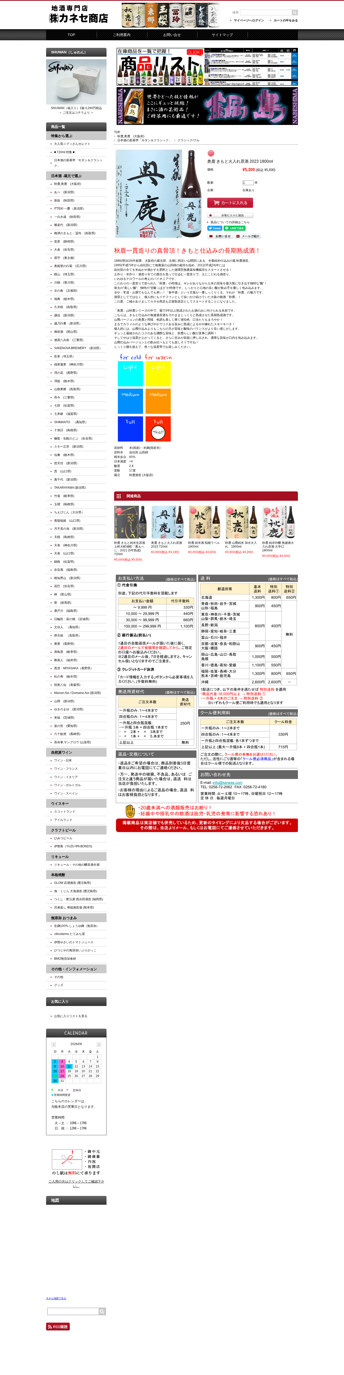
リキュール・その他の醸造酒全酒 (76, 864)
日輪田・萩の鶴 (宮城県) (71, 619)
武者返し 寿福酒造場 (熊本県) (74, 907)
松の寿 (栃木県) (65, 676)
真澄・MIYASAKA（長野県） (73, 668)
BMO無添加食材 (65, 958)
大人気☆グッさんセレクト (72, 144)
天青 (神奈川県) (65, 545)
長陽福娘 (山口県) (67, 520)
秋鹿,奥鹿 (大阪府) (130, 136)
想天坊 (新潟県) (65, 463)
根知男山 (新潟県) (67, 578)
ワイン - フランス (66, 768)
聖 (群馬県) (62, 603)
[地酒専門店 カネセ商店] (84, 25)
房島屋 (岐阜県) (65, 652)
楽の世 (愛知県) (65, 726)
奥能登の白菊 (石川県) (70, 266)
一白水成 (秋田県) (67, 217)
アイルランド (63, 820)
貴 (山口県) (62, 471)
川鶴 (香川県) (64, 282)
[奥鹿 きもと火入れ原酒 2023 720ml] (167, 536)
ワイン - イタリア (66, 777)
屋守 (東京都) (64, 258)
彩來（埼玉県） (64, 356)
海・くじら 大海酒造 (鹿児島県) (75, 891)
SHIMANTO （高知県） (71, 422)
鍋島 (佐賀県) (64, 561)
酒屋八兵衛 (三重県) (68, 340)
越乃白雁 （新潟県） (68, 323)
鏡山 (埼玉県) (64, 274)
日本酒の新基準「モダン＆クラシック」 (144, 140)
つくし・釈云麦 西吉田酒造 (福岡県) (78, 899)
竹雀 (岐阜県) (64, 496)
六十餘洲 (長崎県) (67, 734)
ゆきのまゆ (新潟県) (68, 709)
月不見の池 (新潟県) (68, 528)
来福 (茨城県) (64, 717)
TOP (71, 35)
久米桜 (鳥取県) (65, 307)
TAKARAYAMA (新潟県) (70, 487)
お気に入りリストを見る (70, 1016)
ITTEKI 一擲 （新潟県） (70, 208)
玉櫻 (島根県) (64, 504)
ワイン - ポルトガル (67, 785)
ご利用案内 (121, 35)
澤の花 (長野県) (65, 373)
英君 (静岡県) (64, 241)
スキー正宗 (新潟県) (68, 446)
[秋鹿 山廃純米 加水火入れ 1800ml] (241, 536)
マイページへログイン (249, 20)
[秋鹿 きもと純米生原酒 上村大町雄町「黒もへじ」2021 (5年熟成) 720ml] (130, 536)
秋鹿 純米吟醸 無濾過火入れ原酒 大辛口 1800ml (278, 546)
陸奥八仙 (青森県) (67, 685)
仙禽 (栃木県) (64, 455)
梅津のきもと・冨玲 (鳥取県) (74, 233)
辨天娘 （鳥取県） (67, 635)
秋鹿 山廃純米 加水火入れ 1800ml (241, 544)
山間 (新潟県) (64, 701)
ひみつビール (63, 838)
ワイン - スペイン (67, 793)
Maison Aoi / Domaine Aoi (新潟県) (77, 693)
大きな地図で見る (56, 1298)
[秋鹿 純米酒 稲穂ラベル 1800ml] (204, 536)
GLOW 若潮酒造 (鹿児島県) (72, 883)
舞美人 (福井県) (65, 660)
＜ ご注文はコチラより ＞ (76, 112)
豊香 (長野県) (64, 644)
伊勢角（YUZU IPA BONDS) (73, 846)
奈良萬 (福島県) (65, 570)
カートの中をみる (286, 20)
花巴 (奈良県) (64, 586)
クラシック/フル (188, 140)
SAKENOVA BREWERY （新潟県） (78, 348)
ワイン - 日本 (63, 760)
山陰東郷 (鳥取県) (67, 389)
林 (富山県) (62, 594)
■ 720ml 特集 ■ (64, 152)
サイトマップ (222, 35)
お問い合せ (172, 35)
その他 (58, 977)
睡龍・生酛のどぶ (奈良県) (73, 438)
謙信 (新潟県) (64, 315)
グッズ (58, 985)
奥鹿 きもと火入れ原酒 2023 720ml (166, 544)
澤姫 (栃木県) (64, 381)
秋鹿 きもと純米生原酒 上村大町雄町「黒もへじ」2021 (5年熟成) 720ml (129, 548)
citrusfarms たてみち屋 (69, 934)
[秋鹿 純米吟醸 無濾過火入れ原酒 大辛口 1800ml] (278, 536)
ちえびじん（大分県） (69, 512)
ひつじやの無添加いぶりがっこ (75, 950)
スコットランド (64, 811)
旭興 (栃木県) (64, 299)
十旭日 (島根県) (65, 430)
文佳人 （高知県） (67, 627)
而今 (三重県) (64, 397)
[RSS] (58, 1328)
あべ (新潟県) (64, 192)
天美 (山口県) (64, 553)
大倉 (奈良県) (64, 249)
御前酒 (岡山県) (65, 331)
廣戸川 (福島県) (65, 611)
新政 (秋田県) (64, 200)
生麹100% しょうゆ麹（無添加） (76, 926)
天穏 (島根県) (64, 537)
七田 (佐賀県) (64, 405)
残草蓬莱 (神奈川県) (68, 364)
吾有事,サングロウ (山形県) (72, 742)
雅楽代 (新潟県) (65, 225)
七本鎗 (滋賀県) (65, 414)
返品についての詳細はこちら (230, 222)
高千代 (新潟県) (65, 479)
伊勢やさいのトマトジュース (73, 942)
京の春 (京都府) (65, 290)
